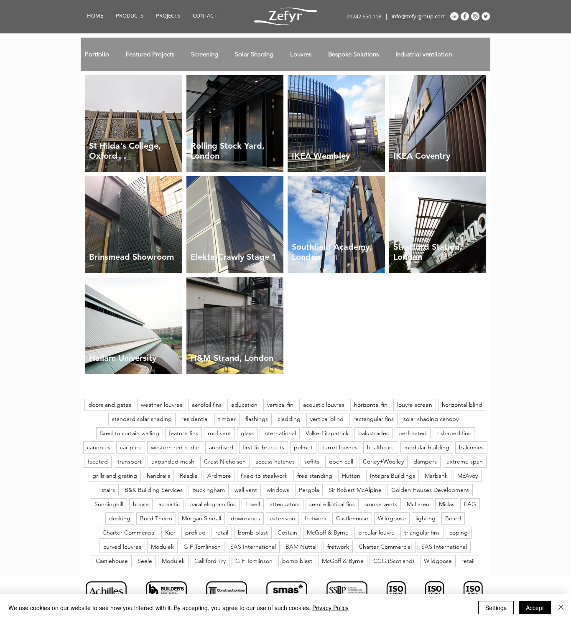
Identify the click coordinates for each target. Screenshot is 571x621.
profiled (195, 532)
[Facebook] (465, 16)
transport (129, 461)
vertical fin (280, 404)
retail (221, 532)
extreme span (464, 461)
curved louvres (122, 546)
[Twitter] (486, 16)
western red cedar (175, 447)
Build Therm (156, 518)
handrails (158, 475)
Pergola (309, 490)
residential (195, 419)
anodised (221, 447)
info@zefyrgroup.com (419, 16)
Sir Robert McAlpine (355, 490)
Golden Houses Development (430, 490)
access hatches (275, 461)
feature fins (183, 433)
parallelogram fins (212, 504)
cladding (289, 419)
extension (282, 518)
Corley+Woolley (383, 461)
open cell (341, 461)
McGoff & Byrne (328, 532)
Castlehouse (352, 518)
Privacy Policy (330, 607)
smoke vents (381, 504)
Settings (496, 607)
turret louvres (339, 447)
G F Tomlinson (202, 546)
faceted (98, 461)
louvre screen (414, 404)
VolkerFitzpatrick (327, 433)
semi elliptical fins (332, 504)
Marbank (436, 475)
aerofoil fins (207, 404)
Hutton (351, 475)
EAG (470, 504)
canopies (98, 447)
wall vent (246, 490)
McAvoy (467, 475)
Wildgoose (392, 518)
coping (458, 532)
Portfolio (97, 54)
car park (130, 447)
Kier (170, 532)
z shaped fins (453, 433)
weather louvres (161, 404)
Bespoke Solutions (353, 54)
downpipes (245, 518)
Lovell (252, 504)
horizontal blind (462, 404)
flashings (256, 419)
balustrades (373, 433)
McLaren (418, 504)
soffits (311, 461)
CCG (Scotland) (393, 561)
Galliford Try (210, 561)
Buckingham (208, 490)
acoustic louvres (323, 404)
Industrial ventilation (423, 54)
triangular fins (422, 532)
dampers (425, 461)
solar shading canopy (431, 419)
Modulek (162, 546)
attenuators (285, 504)
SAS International (253, 546)
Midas (446, 504)
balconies (471, 447)
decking (119, 518)
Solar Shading (254, 54)
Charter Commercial (128, 532)
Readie (189, 475)
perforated (412, 433)
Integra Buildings (392, 475)
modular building (426, 447)
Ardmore (219, 475)
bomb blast (253, 532)
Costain (287, 532)
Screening (204, 54)
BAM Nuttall (302, 546)
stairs (108, 490)
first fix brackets (263, 447)
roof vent (219, 433)
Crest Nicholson (225, 461)
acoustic (169, 504)
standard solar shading (142, 419)
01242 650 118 (364, 16)
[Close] (561, 607)
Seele (145, 561)
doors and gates (109, 404)
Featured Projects (150, 54)
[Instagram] (475, 16)
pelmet (303, 447)
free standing (314, 475)
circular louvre (376, 532)
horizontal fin (370, 404)
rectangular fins (373, 419)
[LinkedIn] (454, 16)
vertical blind (327, 419)
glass (247, 433)
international (279, 433)
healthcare (381, 447)
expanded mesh (172, 461)
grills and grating (114, 475)
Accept (535, 607)
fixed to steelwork (264, 475)
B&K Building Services (154, 490)
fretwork (315, 518)
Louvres (300, 54)
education (244, 404)
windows (278, 490)
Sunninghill (108, 504)
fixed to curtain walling (129, 433)
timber (227, 419)
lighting (426, 518)
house (141, 504)
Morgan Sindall (201, 518)
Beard (453, 518)
